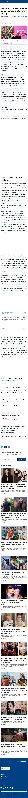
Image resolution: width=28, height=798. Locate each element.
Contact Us (3, 785)
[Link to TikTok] (10, 788)
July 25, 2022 (18, 392)
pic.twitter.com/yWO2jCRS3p (12, 387)
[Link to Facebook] (1, 788)
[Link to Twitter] (5, 788)
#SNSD (2, 430)
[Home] (4, 1)
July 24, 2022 (14, 405)
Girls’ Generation (21, 51)
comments (10, 275)
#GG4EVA (7, 430)
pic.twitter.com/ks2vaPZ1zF (12, 415)
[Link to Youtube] (7, 788)
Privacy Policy (3, 778)
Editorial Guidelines (4, 776)
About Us (2, 774)
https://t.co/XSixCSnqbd (7, 432)
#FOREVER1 (13, 430)
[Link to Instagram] (3, 788)
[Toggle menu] (26, 1)
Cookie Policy (3, 780)
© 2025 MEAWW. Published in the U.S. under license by (11, 761)
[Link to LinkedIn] (12, 788)
